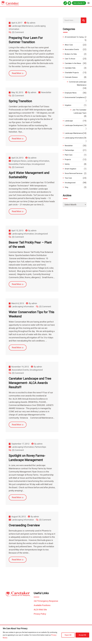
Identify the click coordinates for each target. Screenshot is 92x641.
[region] (46, 633)
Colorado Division (71, 77)
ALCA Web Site (40, 609)
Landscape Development (74, 125)
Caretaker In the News (73, 63)
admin (32, 23)
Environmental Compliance (74, 97)
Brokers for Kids (71, 54)
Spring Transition (20, 101)
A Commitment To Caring (74, 37)
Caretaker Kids (70, 68)
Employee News (19, 161)
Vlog (66, 187)
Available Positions (42, 605)
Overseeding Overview (24, 525)
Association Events (20, 370)
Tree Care (68, 178)
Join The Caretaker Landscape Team (79, 111)
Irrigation (68, 105)
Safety (67, 164)
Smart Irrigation (70, 169)
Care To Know (70, 59)
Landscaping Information (38, 161)
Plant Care (68, 155)
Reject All (68, 635)
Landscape (69, 121)
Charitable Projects (72, 73)
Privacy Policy (40, 614)
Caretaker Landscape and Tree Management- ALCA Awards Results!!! (30, 383)
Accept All (82, 635)
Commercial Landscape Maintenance (77, 83)
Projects (68, 159)
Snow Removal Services (73, 173)
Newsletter (46, 92)
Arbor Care (69, 45)
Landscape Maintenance (22, 26)
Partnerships (25, 164)
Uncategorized (38, 164)
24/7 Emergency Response (46, 601)
